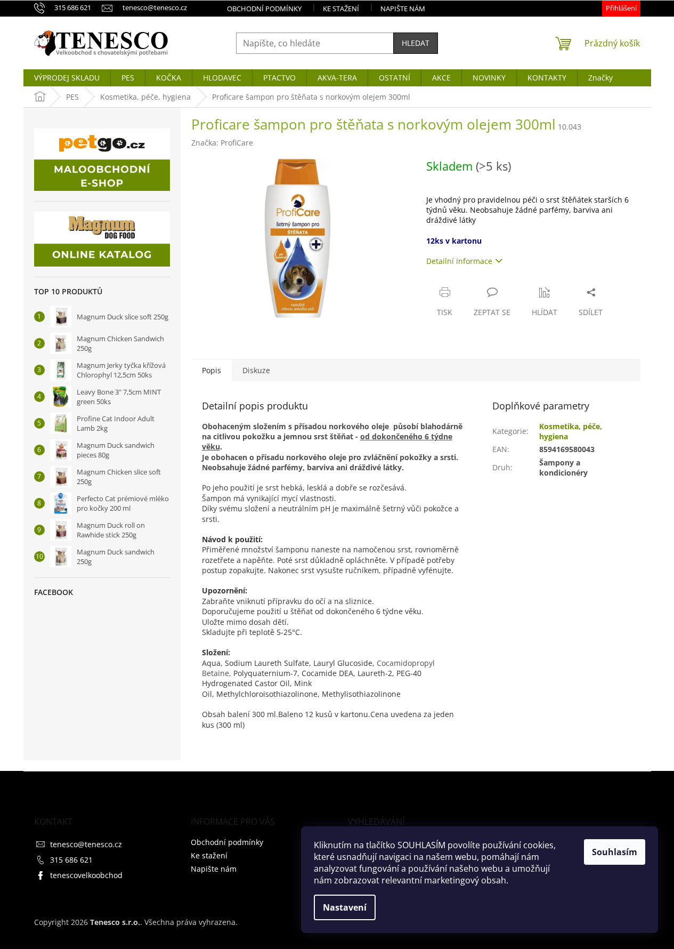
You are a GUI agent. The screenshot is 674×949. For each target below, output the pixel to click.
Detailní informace (459, 261)
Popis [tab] (211, 370)
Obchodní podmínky (264, 8)
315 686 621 (71, 860)
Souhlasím (614, 852)
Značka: (222, 143)
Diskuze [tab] (256, 370)
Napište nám (402, 8)
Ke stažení (341, 8)
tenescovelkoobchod (86, 875)
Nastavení (345, 907)
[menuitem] (66, 77)
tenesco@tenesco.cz (86, 844)
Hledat (415, 43)
